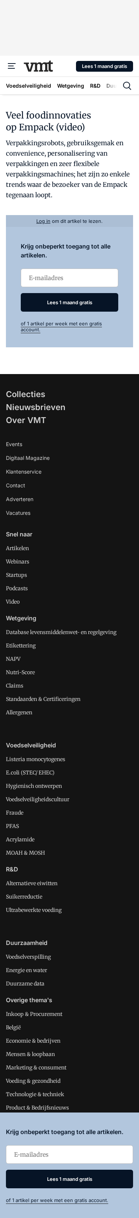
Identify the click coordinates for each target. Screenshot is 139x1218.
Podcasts (17, 588)
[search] (127, 85)
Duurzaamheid (26, 942)
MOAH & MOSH (25, 853)
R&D (12, 869)
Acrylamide (20, 839)
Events (14, 444)
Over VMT (26, 420)
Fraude (14, 812)
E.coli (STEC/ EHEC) (30, 772)
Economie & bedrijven (33, 1040)
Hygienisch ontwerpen (34, 786)
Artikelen (17, 548)
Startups (16, 575)
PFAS (12, 826)
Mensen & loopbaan (30, 1054)
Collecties (25, 394)
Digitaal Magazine (28, 458)
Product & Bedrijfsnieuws (37, 1107)
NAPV (13, 659)
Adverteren (19, 499)
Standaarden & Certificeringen (43, 699)
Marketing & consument (36, 1067)
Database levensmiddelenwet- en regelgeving (61, 632)
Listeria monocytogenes (35, 759)
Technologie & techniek (35, 1094)
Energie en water (26, 970)
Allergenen (19, 712)
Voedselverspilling (28, 957)
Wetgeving (21, 618)
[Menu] (12, 66)
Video (13, 601)
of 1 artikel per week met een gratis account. (57, 1200)
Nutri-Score (20, 672)
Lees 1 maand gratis (104, 66)
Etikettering (21, 645)
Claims (14, 685)
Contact (15, 485)
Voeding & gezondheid (33, 1081)
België (13, 1027)
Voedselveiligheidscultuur (37, 799)
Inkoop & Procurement (34, 1014)
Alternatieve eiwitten (31, 883)
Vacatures (18, 513)
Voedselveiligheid (31, 745)
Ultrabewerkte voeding (34, 910)
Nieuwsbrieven (35, 407)
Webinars (17, 561)
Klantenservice (24, 471)
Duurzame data (25, 983)
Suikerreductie (24, 896)
